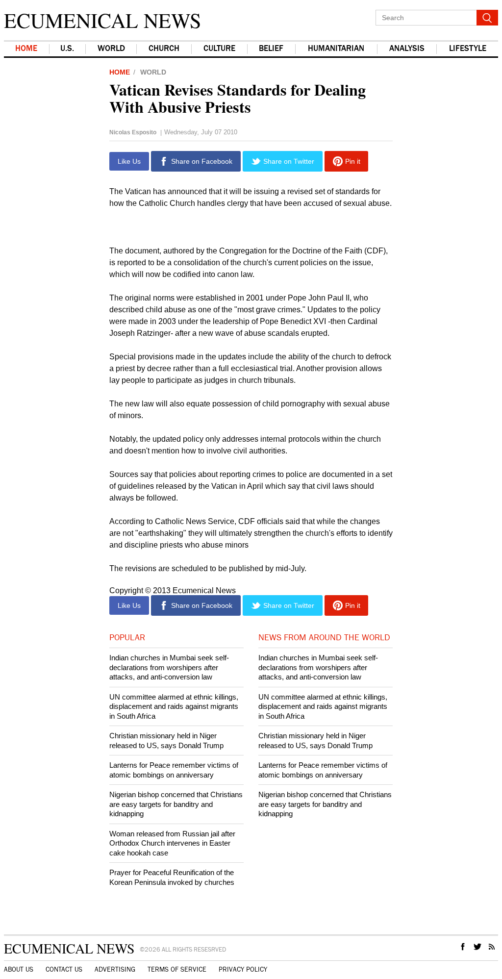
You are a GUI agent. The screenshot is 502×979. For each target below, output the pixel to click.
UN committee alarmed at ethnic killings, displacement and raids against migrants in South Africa (173, 706)
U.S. (67, 49)
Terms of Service (177, 969)
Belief (271, 49)
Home (26, 49)
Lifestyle (467, 49)
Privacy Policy (243, 969)
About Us (18, 969)
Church (164, 49)
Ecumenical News (102, 20)
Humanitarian (336, 49)
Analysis (407, 49)
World (153, 72)
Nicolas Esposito (132, 132)
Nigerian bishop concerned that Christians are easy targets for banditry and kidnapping (176, 804)
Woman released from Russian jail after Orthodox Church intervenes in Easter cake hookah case (172, 843)
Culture (219, 49)
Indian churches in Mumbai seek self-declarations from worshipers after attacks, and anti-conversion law (169, 667)
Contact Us (64, 969)
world (111, 49)
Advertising (115, 969)
